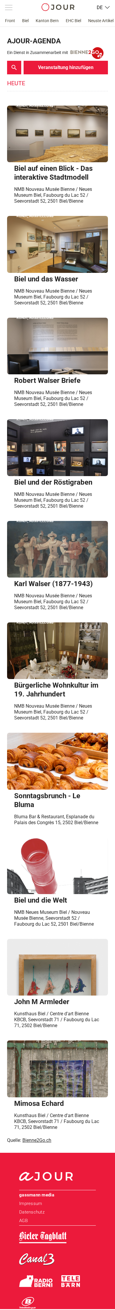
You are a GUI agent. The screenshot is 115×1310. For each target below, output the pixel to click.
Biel (25, 20)
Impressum (30, 1203)
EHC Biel (73, 20)
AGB (23, 1220)
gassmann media (36, 1195)
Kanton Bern (47, 20)
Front (10, 20)
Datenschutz (32, 1212)
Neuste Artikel (101, 20)
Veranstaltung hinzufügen (65, 67)
